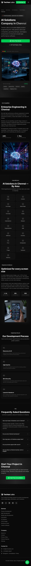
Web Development (5, 513)
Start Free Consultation (16, 478)
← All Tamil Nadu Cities (15, 45)
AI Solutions (15, 10)
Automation (4, 517)
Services (8, 10)
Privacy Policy (4, 537)
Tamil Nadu (22, 10)
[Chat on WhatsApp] (27, 562)
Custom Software (5, 525)
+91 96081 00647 (7, 551)
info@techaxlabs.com (8, 548)
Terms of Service (5, 539)
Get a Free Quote (16, 41)
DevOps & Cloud (5, 523)
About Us (3, 533)
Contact (3, 535)
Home (2, 10)
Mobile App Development (7, 515)
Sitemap (3, 541)
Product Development (6, 511)
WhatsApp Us (21, 2)
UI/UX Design (4, 521)
